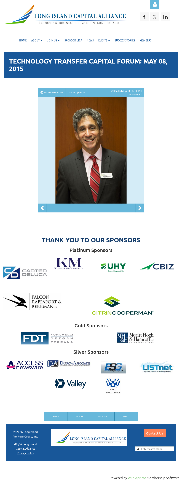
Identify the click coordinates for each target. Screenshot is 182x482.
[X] (154, 16)
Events (126, 416)
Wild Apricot (137, 478)
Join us (79, 416)
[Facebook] (144, 16)
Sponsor (102, 416)
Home (56, 416)
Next (139, 208)
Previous (42, 208)
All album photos (53, 92)
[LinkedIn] (165, 16)
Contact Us (154, 433)
